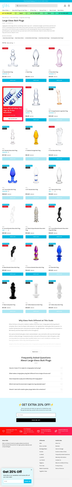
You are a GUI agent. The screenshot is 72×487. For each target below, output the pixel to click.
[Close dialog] (62, 228)
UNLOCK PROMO (50, 248)
